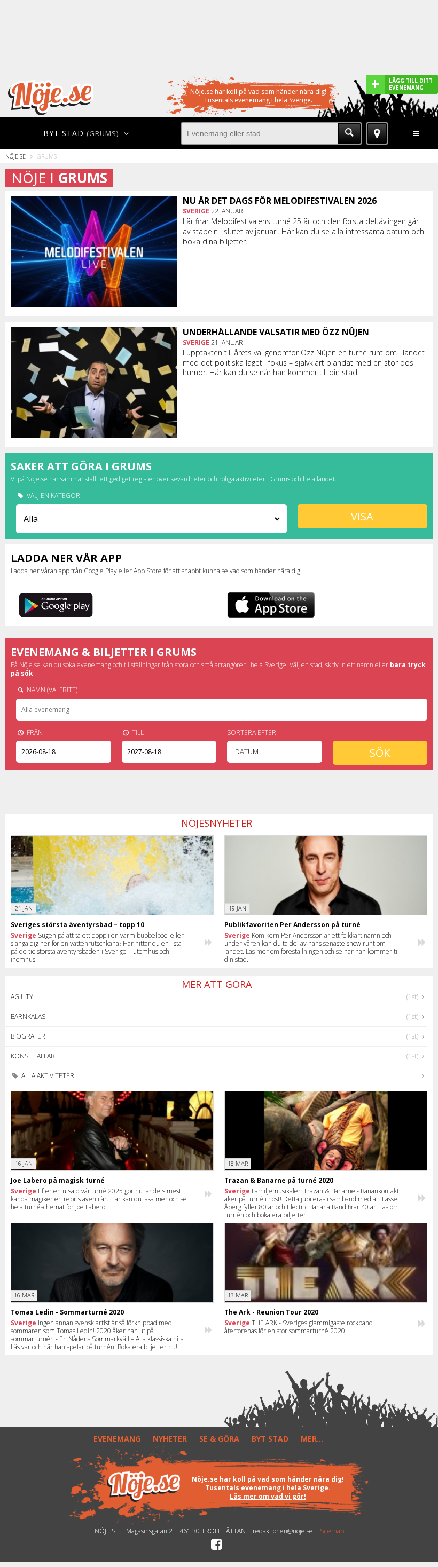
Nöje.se (15, 156)
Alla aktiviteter (47, 1075)
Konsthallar (33, 1056)
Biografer (28, 1036)
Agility (22, 996)
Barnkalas (28, 1016)
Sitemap (332, 1531)
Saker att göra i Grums (81, 466)
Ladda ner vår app (66, 558)
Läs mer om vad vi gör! (268, 1496)
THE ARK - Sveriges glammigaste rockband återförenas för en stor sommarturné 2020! (298, 1327)
